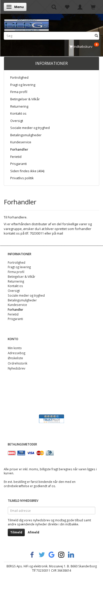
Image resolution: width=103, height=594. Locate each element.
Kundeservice (20, 142)
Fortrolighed (19, 77)
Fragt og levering (22, 84)
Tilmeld (16, 532)
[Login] (80, 6)
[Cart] (93, 6)
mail (60, 233)
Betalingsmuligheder (26, 135)
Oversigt (16, 120)
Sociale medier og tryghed (30, 127)
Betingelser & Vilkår (25, 99)
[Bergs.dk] (26, 24)
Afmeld (33, 532)
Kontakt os (18, 113)
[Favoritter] (67, 6)
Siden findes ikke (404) (27, 171)
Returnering (19, 106)
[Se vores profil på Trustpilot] (51, 418)
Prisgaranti (18, 163)
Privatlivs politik (22, 178)
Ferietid (16, 156)
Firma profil (18, 91)
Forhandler (19, 149)
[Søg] (96, 35)
